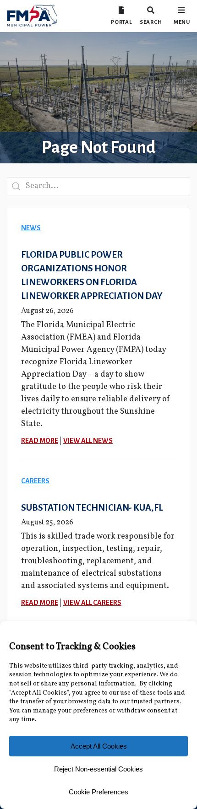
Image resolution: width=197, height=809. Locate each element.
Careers (35, 481)
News (31, 228)
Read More (39, 440)
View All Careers (92, 602)
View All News (88, 440)
